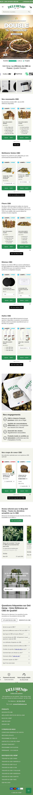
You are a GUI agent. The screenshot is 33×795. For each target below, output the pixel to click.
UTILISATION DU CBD (9, 620)
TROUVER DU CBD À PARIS (9, 758)
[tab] (14, 141)
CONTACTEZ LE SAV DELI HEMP (11, 741)
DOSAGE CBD (5, 724)
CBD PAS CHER (6, 721)
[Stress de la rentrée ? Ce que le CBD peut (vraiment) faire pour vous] (13, 542)
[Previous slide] (3, 86)
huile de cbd (18, 649)
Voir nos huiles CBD (16, 364)
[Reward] (28, 790)
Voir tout (16, 144)
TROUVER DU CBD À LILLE (9, 764)
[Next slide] (29, 86)
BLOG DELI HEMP (7, 718)
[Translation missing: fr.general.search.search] (29, 12)
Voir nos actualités (16, 520)
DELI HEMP (18, 792)
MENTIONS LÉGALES (8, 735)
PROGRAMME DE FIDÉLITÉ (9, 738)
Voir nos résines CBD (16, 307)
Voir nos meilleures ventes (16, 195)
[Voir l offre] (16, 37)
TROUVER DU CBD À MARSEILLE (11, 761)
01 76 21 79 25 (24, 679)
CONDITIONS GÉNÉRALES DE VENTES (13, 732)
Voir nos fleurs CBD (16, 253)
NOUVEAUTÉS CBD (7, 712)
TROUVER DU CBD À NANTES (10, 776)
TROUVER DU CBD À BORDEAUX (11, 773)
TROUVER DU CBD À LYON (9, 767)
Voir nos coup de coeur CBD (16, 498)
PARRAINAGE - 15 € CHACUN (10, 750)
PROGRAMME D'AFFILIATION (10, 747)
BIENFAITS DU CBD (24, 620)
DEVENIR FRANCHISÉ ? (8, 744)
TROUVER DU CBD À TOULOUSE (11, 770)
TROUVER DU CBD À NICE (9, 779)
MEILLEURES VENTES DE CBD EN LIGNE (13, 715)
